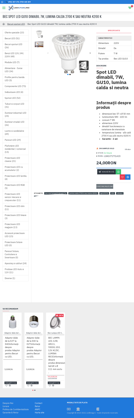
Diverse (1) (10, 278)
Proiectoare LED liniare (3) (15, 217)
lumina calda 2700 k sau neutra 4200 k (83, 193)
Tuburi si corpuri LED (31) (14, 105)
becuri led (38, 197)
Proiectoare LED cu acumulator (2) (14, 168)
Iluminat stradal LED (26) (14, 123)
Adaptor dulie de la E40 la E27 (34, 333)
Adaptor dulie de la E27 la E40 (12, 333)
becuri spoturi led (51, 197)
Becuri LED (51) (12, 38)
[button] (48, 53)
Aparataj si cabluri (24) (16, 263)
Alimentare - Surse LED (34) (13, 70)
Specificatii (114, 31)
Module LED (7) (12, 62)
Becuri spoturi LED (16, 24)
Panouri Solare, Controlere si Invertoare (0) (12, 254)
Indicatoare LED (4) (14, 92)
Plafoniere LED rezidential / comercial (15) (15, 148)
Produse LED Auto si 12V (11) (14, 271)
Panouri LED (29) (13, 140)
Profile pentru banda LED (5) (14, 79)
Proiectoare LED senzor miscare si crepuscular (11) (13, 197)
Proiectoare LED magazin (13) (12, 226)
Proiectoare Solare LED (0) (13, 244)
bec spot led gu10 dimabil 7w (55, 193)
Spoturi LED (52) (12, 98)
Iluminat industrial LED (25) (15, 114)
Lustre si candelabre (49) (14, 132)
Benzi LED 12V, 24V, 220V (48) (14, 55)
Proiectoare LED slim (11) (14, 208)
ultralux (119, 193)
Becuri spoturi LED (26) (13, 46)
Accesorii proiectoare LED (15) (15, 235)
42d (112, 193)
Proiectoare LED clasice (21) (12, 159)
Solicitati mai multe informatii (104, 186)
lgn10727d (104, 193)
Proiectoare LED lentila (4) (16, 177)
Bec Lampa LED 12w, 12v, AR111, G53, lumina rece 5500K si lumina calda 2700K (56, 333)
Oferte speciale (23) (14, 32)
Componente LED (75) (15, 86)
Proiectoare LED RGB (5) (15, 186)
